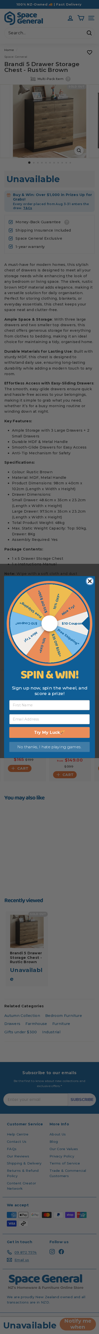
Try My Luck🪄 (49, 732)
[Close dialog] (89, 581)
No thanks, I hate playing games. (49, 746)
